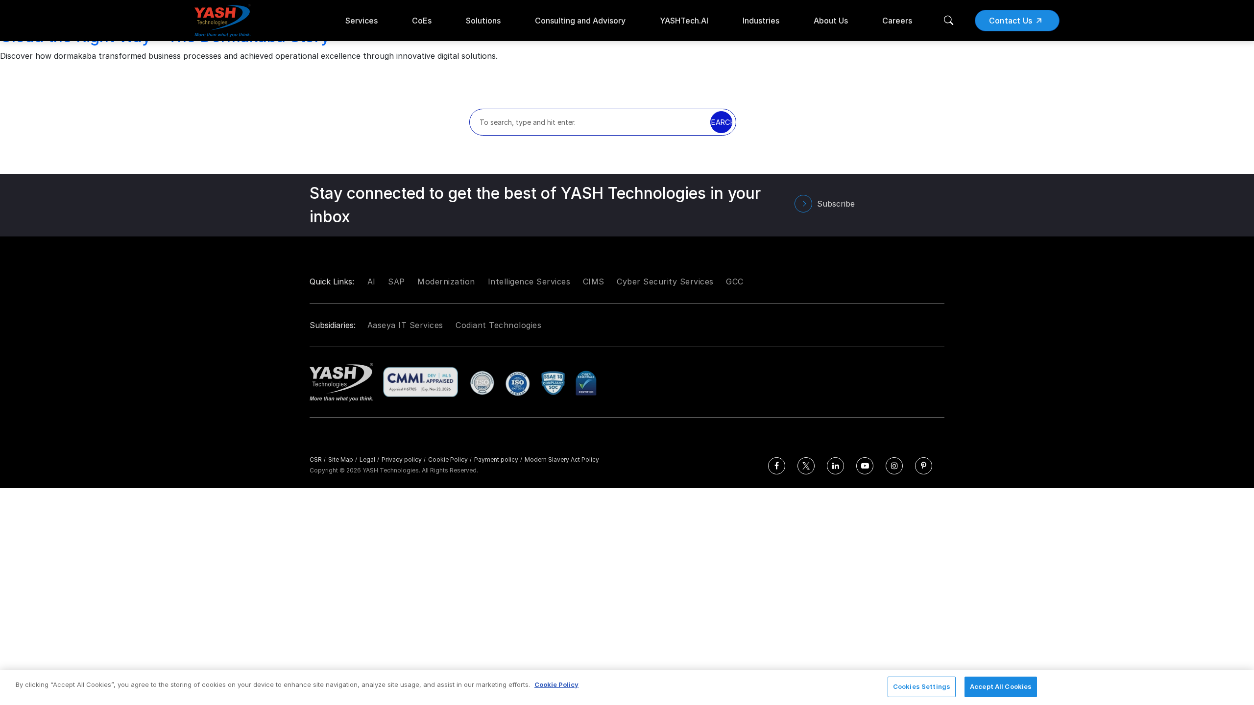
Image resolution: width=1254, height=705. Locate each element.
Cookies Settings (921, 686)
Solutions (483, 20)
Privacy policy (404, 459)
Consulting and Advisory (580, 20)
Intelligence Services (529, 281)
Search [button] (721, 122)
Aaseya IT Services (405, 325)
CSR (318, 459)
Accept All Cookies (1001, 686)
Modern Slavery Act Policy (562, 459)
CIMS (593, 281)
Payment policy (498, 459)
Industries (761, 20)
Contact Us (1011, 20)
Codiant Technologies (498, 325)
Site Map (342, 459)
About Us (831, 20)
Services (361, 20)
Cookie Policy (450, 459)
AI (371, 281)
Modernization (446, 281)
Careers (897, 20)
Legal (369, 459)
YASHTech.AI (684, 20)
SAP (396, 281)
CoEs (422, 20)
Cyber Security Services (665, 281)
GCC (735, 281)
